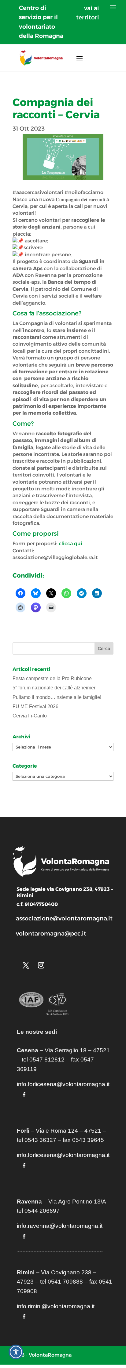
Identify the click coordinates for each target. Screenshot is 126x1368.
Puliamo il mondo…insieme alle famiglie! (57, 697)
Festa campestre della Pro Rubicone (52, 678)
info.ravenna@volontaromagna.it (59, 1226)
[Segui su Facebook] (24, 1095)
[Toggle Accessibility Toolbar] (16, 1352)
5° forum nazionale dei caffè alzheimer (54, 687)
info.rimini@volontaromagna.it (55, 1306)
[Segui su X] (25, 965)
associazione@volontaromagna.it (64, 918)
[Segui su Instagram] (41, 965)
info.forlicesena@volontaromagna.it (63, 1084)
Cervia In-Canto (30, 715)
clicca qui (70, 543)
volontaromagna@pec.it (51, 933)
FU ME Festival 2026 (35, 706)
